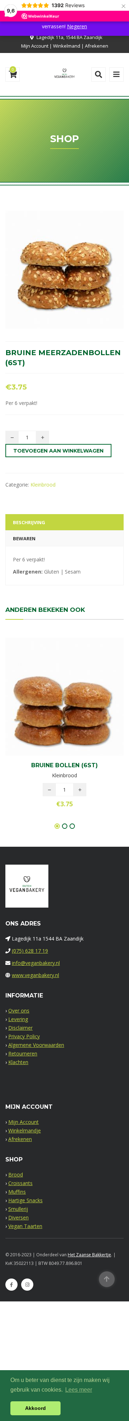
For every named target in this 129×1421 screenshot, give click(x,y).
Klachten (18, 1062)
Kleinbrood (43, 484)
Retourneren (22, 1053)
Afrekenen (96, 46)
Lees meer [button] (78, 1390)
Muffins (17, 1191)
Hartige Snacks (25, 1200)
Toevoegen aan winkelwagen (58, 451)
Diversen (18, 1217)
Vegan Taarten (25, 1226)
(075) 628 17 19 (30, 950)
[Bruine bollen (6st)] (52, 698)
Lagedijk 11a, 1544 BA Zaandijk (69, 37)
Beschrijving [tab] (29, 522)
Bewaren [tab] (24, 538)
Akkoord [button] (35, 1408)
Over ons (18, 1010)
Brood (15, 1174)
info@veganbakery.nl (36, 963)
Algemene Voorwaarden (36, 1044)
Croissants (20, 1183)
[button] (77, 698)
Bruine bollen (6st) (64, 765)
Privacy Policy (24, 1036)
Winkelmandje (24, 1130)
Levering (18, 1019)
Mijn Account (34, 46)
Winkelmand (66, 46)
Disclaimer (20, 1027)
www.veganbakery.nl (35, 975)
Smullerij (18, 1208)
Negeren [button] (77, 26)
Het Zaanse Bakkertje (89, 1255)
